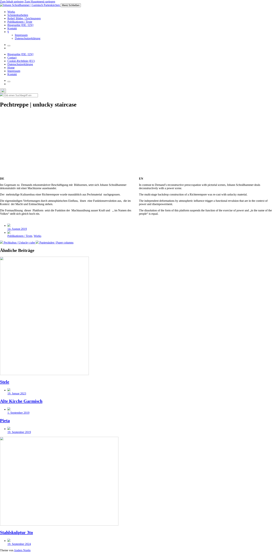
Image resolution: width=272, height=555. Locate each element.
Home (11, 67)
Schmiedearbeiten (17, 15)
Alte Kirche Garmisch (21, 401)
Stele (4, 381)
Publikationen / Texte (19, 21)
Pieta (5, 420)
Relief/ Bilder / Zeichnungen (24, 18)
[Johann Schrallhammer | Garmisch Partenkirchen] (30, 5)
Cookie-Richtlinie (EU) (21, 61)
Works (11, 11)
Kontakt (12, 28)
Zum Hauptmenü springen (39, 1)
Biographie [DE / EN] (20, 25)
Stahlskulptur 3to (16, 532)
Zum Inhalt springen (12, 1)
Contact (11, 57)
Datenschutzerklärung (27, 38)
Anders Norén (22, 550)
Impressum (21, 35)
